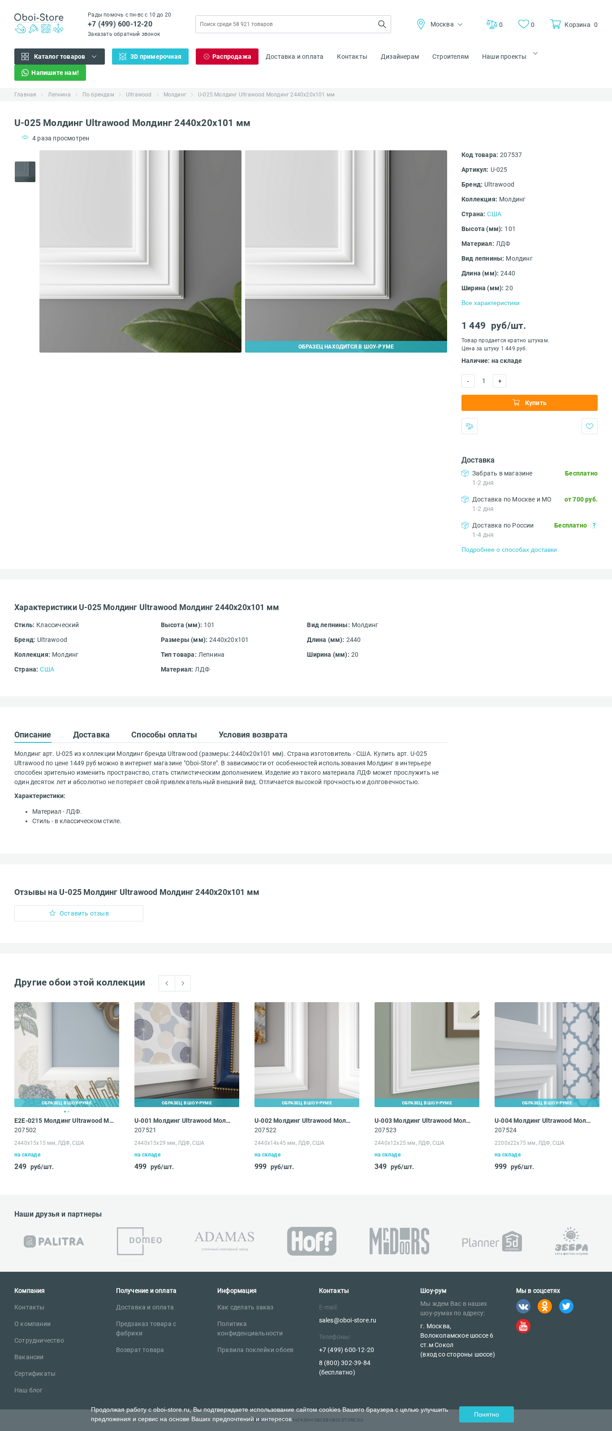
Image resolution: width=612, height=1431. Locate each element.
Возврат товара (140, 1349)
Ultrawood (139, 95)
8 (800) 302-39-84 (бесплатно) (345, 1367)
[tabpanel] (140, 251)
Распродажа (231, 56)
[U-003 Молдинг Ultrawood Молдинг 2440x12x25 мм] (427, 1054)
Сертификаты (35, 1373)
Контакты (352, 56)
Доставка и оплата (294, 56)
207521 (145, 1130)
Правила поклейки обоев (255, 1349)
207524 (506, 1130)
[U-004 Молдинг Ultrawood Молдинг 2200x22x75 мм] (547, 1054)
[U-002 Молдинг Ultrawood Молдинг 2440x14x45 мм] (306, 1054)
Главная (25, 95)
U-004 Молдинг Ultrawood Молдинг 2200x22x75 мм (544, 1120)
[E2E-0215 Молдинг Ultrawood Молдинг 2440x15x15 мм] (66, 1054)
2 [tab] (68, 1112)
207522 (265, 1130)
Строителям (450, 56)
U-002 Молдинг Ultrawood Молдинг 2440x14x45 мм (304, 1120)
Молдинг (175, 95)
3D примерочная (155, 56)
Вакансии (29, 1357)
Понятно (486, 1414)
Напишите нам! (55, 72)
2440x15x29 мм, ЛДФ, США (169, 1143)
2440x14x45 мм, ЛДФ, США (289, 1143)
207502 (25, 1130)
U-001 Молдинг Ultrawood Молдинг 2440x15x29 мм (184, 1120)
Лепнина (59, 95)
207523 (386, 1130)
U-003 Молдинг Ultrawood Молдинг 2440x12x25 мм (424, 1120)
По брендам (98, 95)
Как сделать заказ (245, 1307)
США (494, 214)
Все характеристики (490, 302)
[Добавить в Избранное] (590, 426)
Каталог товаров (60, 56)
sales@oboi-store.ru (348, 1320)
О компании (32, 1323)
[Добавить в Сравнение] (469, 426)
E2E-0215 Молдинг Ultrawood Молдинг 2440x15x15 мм (64, 1120)
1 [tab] (65, 1112)
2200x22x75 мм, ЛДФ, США (530, 1143)
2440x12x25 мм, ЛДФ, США (410, 1143)
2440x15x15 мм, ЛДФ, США (49, 1143)
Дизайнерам (400, 56)
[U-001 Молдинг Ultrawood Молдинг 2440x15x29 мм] (186, 1054)
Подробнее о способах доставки (509, 549)
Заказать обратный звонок (124, 34)
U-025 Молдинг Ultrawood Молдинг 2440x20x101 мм (266, 95)
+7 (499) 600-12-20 (120, 24)
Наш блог (28, 1390)
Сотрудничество (39, 1340)
